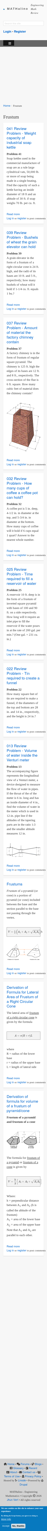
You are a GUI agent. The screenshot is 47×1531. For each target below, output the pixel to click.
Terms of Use (12, 1476)
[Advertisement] (23, 73)
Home (6, 105)
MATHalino (17, 8)
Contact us (28, 1472)
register (21, 218)
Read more (13, 214)
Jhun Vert (12, 1500)
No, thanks (18, 1526)
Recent (33, 1468)
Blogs (38, 1464)
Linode (22, 1480)
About (13, 1472)
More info (6, 1519)
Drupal (23, 1484)
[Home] (5, 9)
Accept (5, 1526)
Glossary (18, 1468)
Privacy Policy (33, 1476)
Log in (10, 218)
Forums (25, 1464)
